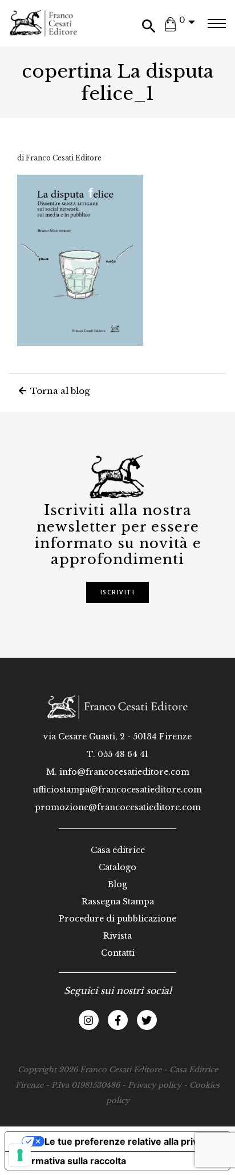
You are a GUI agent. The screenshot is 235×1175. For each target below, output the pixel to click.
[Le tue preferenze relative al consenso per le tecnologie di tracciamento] (20, 1155)
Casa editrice (118, 850)
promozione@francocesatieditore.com (118, 807)
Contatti (118, 953)
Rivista (117, 936)
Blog (117, 884)
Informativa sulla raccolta (70, 1160)
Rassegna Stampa (118, 901)
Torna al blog (59, 390)
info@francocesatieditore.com (124, 772)
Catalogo (117, 867)
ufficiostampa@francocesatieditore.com (117, 789)
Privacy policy (154, 1085)
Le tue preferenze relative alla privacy (128, 1141)
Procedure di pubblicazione (117, 919)
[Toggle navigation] (216, 23)
